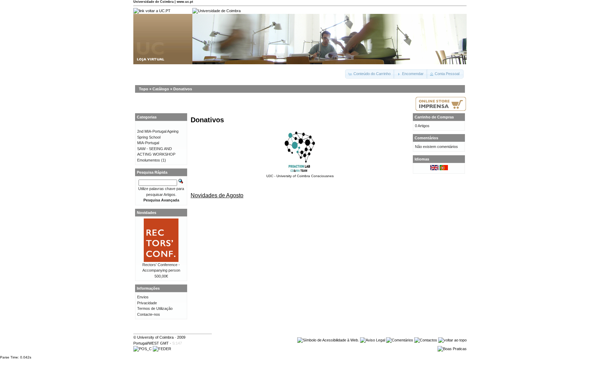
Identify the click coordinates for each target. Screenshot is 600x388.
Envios (143, 297)
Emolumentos (148, 160)
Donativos (182, 89)
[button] (370, 74)
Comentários (426, 138)
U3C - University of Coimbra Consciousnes (300, 176)
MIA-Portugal (148, 143)
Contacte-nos (148, 314)
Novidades (146, 212)
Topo (143, 89)
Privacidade (147, 303)
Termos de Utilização (155, 308)
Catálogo (160, 89)
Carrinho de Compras (434, 117)
